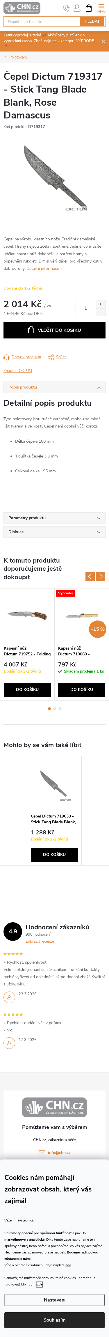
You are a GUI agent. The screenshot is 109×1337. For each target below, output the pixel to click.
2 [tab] (54, 708)
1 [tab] (49, 708)
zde (68, 1265)
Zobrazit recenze (40, 941)
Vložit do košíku (59, 330)
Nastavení (54, 1300)
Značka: (17, 370)
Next (100, 576)
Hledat (92, 21)
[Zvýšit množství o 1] (100, 304)
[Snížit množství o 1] (100, 312)
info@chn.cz (59, 1152)
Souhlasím (55, 1320)
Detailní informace (42, 268)
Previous (90, 576)
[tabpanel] (27, 644)
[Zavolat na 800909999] (66, 8)
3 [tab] (59, 708)
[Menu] (101, 7)
